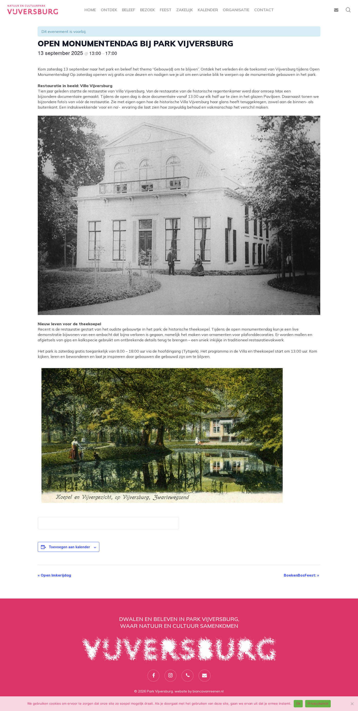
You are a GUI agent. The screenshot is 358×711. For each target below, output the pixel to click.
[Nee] (351, 703)
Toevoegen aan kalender (69, 546)
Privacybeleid (318, 703)
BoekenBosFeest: (301, 575)
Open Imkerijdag (54, 575)
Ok (298, 703)
